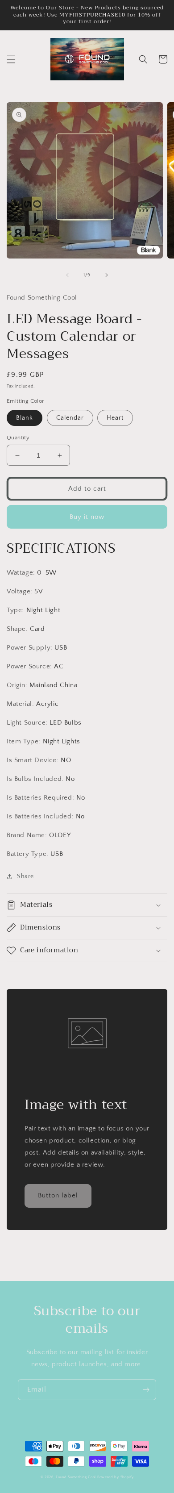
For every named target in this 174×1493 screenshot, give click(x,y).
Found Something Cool (76, 1477)
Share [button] (25, 876)
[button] (11, 59)
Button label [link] (58, 1195)
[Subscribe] (146, 1389)
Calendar (70, 417)
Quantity (18, 437)
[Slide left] (67, 275)
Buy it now (87, 517)
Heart (115, 417)
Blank (24, 417)
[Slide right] (106, 275)
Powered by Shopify (115, 1477)
